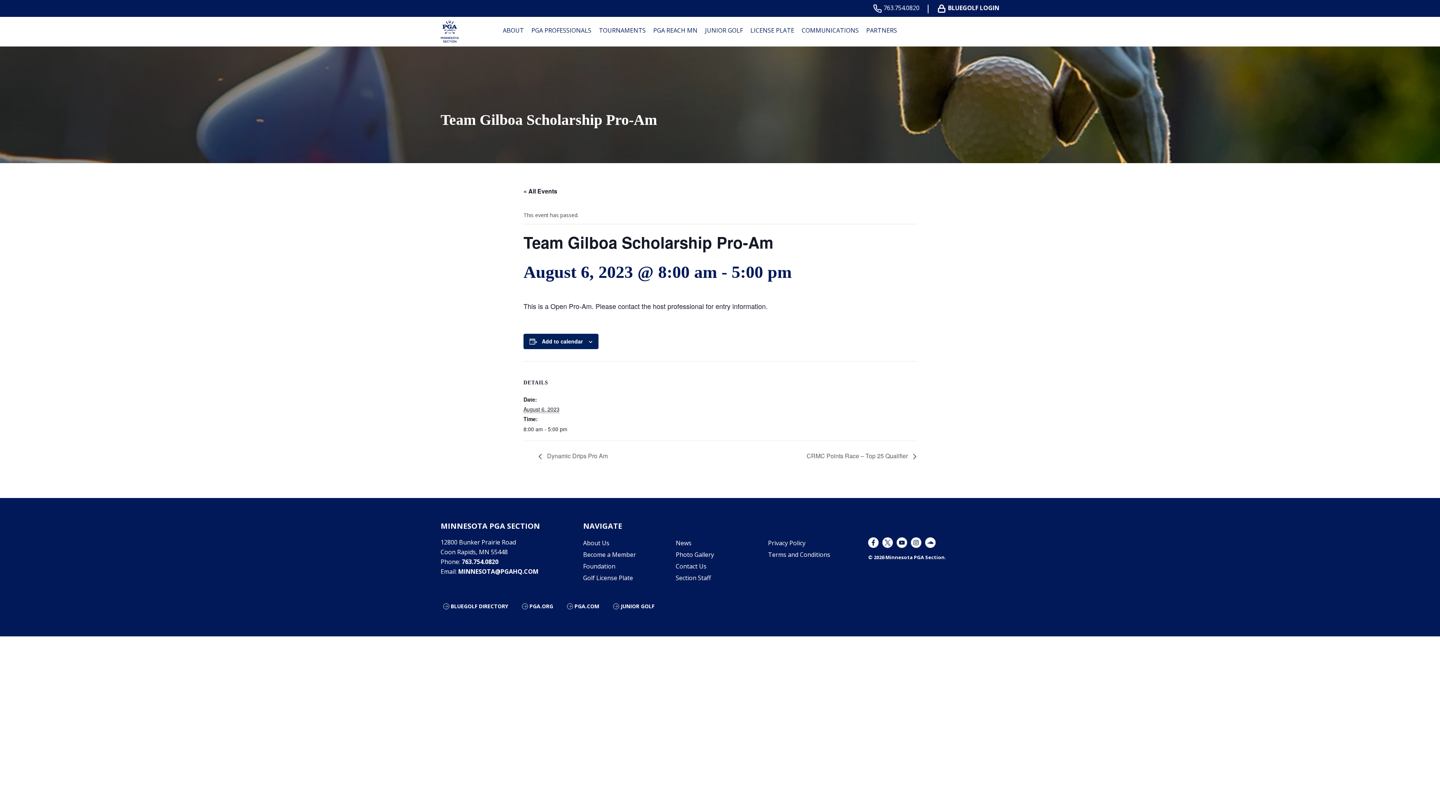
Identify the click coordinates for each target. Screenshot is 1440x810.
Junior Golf (724, 30)
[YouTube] (902, 542)
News (684, 543)
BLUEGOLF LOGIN (973, 8)
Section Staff (693, 578)
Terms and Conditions (799, 554)
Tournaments (622, 30)
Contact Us (691, 566)
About (513, 30)
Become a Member (609, 554)
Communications (830, 30)
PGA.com (586, 606)
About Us (596, 543)
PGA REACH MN (675, 30)
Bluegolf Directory (479, 606)
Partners (881, 30)
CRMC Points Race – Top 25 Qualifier (858, 456)
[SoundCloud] (930, 542)
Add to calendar (562, 341)
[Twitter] (887, 542)
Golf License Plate (608, 578)
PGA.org (541, 606)
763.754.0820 (902, 8)
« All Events (540, 191)
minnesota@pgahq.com (498, 571)
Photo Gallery (695, 554)
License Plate (772, 30)
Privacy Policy (787, 543)
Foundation (599, 566)
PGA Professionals (561, 30)
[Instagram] (916, 542)
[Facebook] (873, 542)
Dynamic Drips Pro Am (577, 456)
